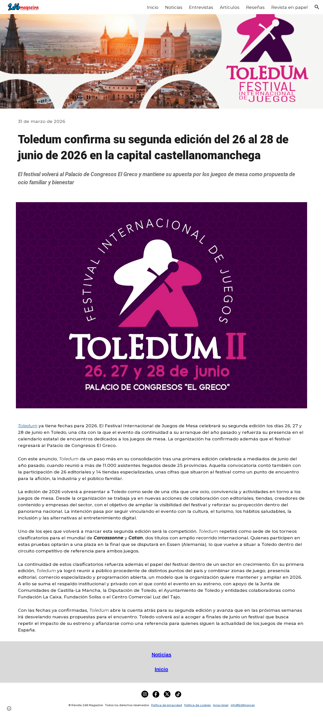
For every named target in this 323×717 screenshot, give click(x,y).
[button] (317, 7)
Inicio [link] (152, 7)
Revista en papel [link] (289, 7)
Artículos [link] (229, 7)
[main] (161, 121)
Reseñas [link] (255, 7)
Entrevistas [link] (201, 7)
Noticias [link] (173, 7)
